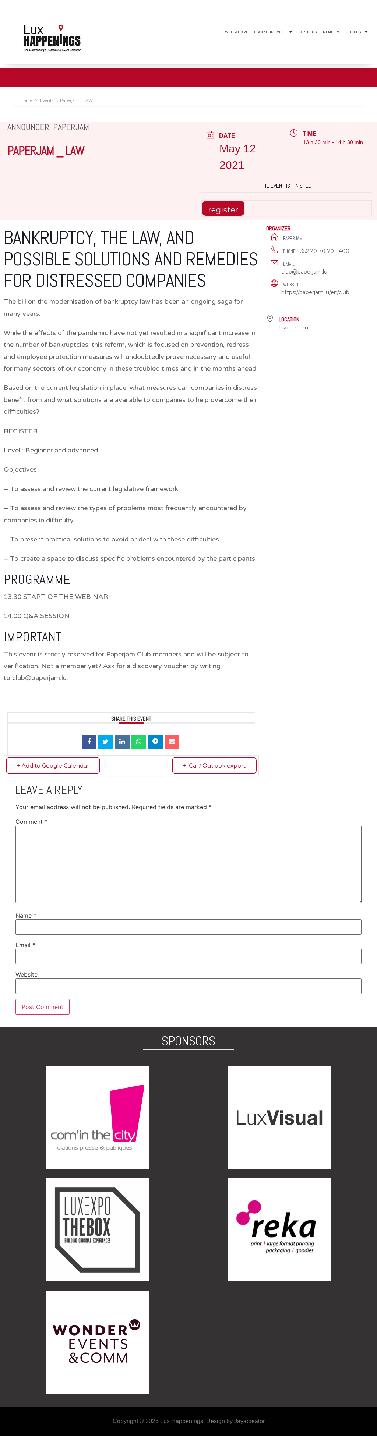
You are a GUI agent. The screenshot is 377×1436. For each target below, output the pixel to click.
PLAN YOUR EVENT (270, 32)
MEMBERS (332, 32)
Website (26, 974)
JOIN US (353, 32)
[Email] (172, 742)
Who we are (236, 32)
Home (26, 100)
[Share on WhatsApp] (138, 742)
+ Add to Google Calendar (53, 765)
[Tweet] (105, 742)
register (223, 209)
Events (46, 100)
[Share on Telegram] (155, 742)
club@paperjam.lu (304, 271)
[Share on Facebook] (89, 742)
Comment (31, 822)
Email (25, 945)
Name (25, 915)
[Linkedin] (122, 742)
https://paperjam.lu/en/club (315, 292)
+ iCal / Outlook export (214, 765)
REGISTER (21, 431)
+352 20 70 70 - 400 (323, 251)
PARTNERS (307, 32)
